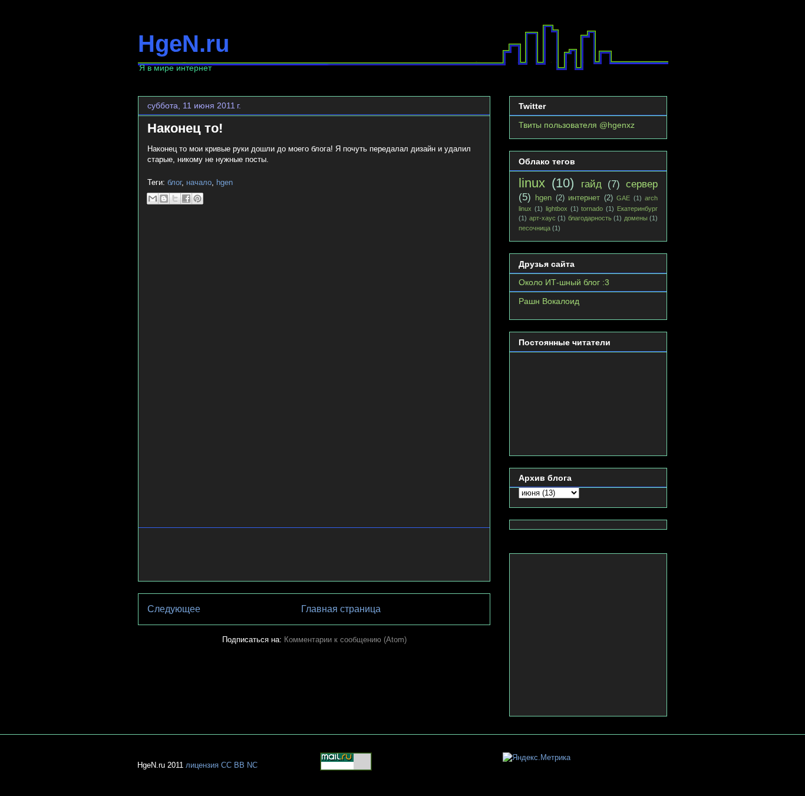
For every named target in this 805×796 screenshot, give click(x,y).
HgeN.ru (183, 44)
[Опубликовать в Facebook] (186, 198)
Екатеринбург (637, 208)
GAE (623, 198)
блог (174, 182)
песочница (534, 228)
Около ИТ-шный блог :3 (564, 282)
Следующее (173, 609)
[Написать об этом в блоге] (164, 198)
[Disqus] (314, 371)
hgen (224, 182)
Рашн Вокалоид (549, 301)
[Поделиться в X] (175, 198)
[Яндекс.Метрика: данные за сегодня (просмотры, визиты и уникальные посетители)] (536, 757)
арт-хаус (542, 218)
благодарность (590, 218)
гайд (591, 184)
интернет (584, 198)
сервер (642, 184)
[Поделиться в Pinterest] (197, 198)
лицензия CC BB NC (222, 765)
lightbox (557, 208)
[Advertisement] (314, 554)
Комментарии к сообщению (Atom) (345, 639)
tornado (592, 208)
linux (532, 183)
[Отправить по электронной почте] (153, 198)
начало (199, 182)
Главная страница (341, 609)
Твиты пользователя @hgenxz (577, 125)
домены (636, 218)
